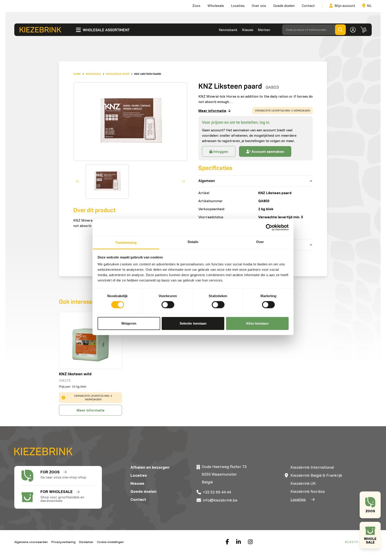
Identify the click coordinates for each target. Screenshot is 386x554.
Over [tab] (260, 242)
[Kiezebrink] (40, 29)
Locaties (238, 5)
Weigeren (128, 323)
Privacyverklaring (63, 542)
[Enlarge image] (129, 121)
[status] (282, 110)
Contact (308, 5)
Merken (264, 29)
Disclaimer (86, 542)
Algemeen (206, 181)
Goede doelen (284, 5)
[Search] (340, 29)
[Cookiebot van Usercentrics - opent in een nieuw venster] (269, 227)
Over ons (259, 5)
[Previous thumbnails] (78, 182)
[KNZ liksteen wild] (90, 340)
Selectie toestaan (193, 323)
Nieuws (247, 29)
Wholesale (216, 5)
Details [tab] (193, 242)
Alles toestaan (257, 323)
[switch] (168, 304)
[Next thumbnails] (183, 182)
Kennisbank (228, 29)
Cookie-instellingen (110, 542)
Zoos (196, 5)
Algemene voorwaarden (31, 542)
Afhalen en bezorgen (150, 467)
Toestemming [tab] (125, 242)
